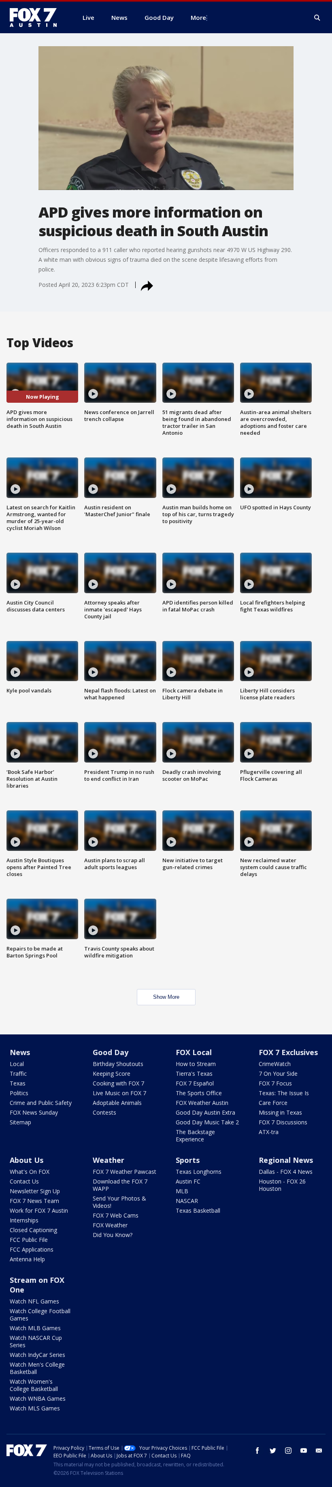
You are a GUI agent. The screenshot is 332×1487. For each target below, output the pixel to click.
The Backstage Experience (195, 1135)
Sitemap (20, 1122)
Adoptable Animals (117, 1103)
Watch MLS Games (35, 1408)
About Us (26, 1160)
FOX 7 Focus (275, 1083)
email (319, 1450)
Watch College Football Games (40, 1314)
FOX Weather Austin (202, 1103)
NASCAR (187, 1201)
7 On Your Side (278, 1073)
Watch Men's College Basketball (37, 1368)
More (198, 17)
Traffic (18, 1073)
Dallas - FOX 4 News (286, 1171)
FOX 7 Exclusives (288, 1052)
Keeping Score (111, 1073)
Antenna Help (27, 1259)
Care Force (273, 1103)
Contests (104, 1112)
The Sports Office (199, 1093)
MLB (182, 1191)
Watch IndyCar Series (37, 1355)
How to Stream (196, 1064)
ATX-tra (269, 1132)
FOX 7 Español (195, 1083)
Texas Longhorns (198, 1171)
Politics (19, 1093)
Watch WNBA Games (38, 1398)
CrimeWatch (275, 1064)
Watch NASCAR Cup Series (36, 1341)
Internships (24, 1220)
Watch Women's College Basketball (34, 1385)
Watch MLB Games (35, 1328)
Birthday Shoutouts (118, 1064)
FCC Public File (29, 1239)
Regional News (286, 1160)
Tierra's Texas (194, 1073)
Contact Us (24, 1181)
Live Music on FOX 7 (119, 1093)
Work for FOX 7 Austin (39, 1210)
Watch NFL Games (34, 1301)
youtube (303, 1450)
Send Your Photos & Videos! (119, 1201)
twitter (272, 1450)
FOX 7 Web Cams (115, 1215)
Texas (18, 1083)
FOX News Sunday (34, 1112)
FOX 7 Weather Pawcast (124, 1171)
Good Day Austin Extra (205, 1112)
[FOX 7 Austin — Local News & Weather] (36, 17)
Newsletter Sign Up (35, 1191)
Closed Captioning (33, 1230)
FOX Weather (110, 1225)
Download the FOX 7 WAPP (120, 1184)
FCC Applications (31, 1249)
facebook (257, 1450)
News (20, 1052)
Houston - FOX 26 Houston (282, 1184)
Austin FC (188, 1181)
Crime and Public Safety (41, 1103)
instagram (288, 1450)
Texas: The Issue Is (284, 1093)
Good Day (110, 1052)
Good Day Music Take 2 (207, 1122)
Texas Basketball (198, 1210)
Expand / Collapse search (317, 17)
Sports (188, 1160)
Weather (108, 1160)
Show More (166, 997)
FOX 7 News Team (34, 1201)
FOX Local (194, 1052)
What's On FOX (29, 1171)
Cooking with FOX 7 (118, 1083)
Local (17, 1064)
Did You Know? (112, 1235)
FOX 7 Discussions (283, 1122)
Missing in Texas (280, 1112)
